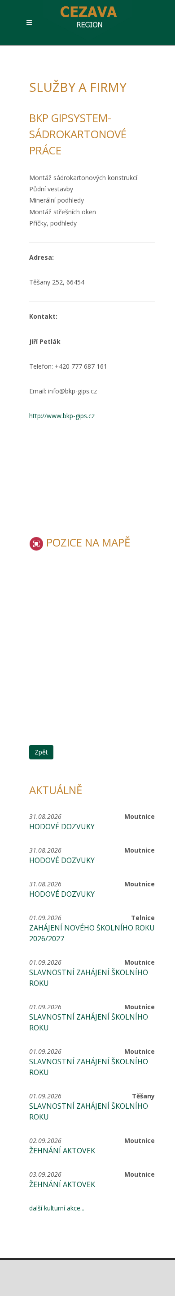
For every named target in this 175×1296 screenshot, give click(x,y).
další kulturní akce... (56, 1208)
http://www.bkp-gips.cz (62, 415)
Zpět (41, 752)
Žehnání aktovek (62, 1151)
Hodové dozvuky (62, 826)
